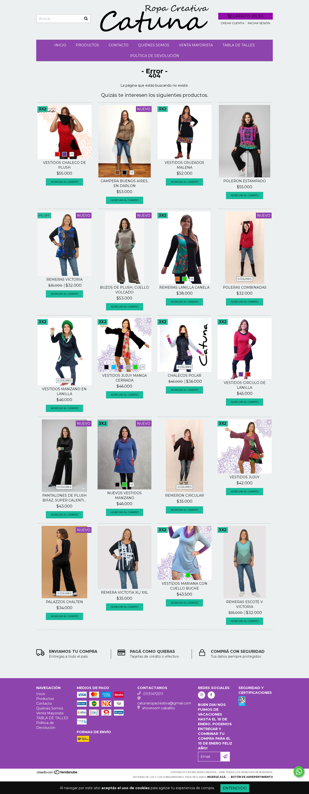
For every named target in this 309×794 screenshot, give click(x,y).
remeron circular (184, 495)
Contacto (118, 45)
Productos (87, 45)
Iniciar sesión (259, 23)
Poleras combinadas (245, 287)
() (248, 16)
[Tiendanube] (57, 773)
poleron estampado (244, 181)
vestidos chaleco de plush (64, 165)
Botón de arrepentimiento (252, 777)
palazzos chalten (64, 602)
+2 (131, 172)
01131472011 (153, 694)
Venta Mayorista (196, 45)
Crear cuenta (232, 23)
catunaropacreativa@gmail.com (164, 703)
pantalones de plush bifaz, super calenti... (64, 497)
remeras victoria (64, 279)
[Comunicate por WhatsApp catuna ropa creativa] (299, 771)
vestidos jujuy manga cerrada (124, 378)
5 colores (245, 278)
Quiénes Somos (153, 45)
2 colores (64, 380)
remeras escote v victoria (244, 604)
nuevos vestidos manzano (124, 495)
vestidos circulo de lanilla (245, 385)
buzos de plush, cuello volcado (124, 289)
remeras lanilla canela (184, 287)
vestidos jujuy (245, 477)
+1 (71, 154)
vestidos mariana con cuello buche (184, 586)
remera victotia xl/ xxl (124, 592)
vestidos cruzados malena (184, 165)
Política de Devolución (154, 56)
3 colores (184, 367)
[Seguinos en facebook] (211, 695)
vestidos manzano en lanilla (64, 391)
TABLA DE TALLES (239, 45)
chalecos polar (184, 375)
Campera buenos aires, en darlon (124, 183)
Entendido (235, 788)
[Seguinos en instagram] (201, 695)
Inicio (60, 45)
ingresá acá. (216, 777)
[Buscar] (86, 18)
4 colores (184, 486)
